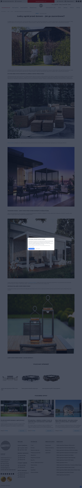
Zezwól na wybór (38, 248)
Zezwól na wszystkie (31, 248)
